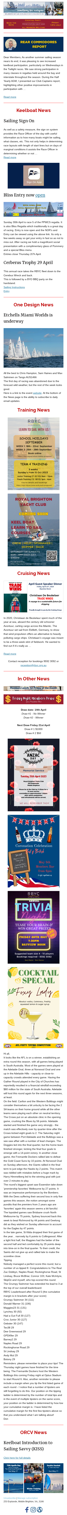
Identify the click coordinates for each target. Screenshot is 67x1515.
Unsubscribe (10, 1498)
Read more (10, 96)
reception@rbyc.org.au (33, 665)
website (37, 393)
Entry (6, 291)
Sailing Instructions (14, 287)
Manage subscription (28, 1498)
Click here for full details (17, 1457)
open (40, 195)
